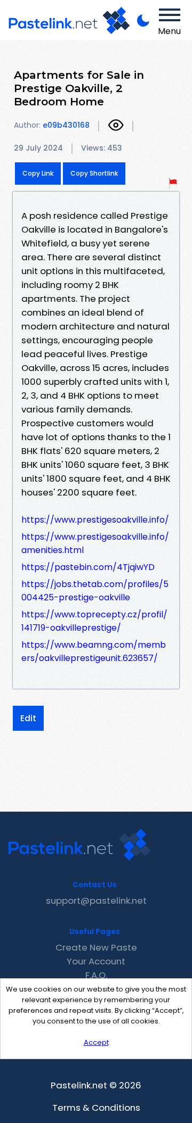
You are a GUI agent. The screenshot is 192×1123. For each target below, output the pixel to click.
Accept (96, 1042)
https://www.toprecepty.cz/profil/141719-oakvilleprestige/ (94, 621)
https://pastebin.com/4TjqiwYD (88, 567)
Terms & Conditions (96, 1107)
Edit (28, 718)
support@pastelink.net (96, 900)
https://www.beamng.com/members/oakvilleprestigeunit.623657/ (93, 651)
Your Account (96, 961)
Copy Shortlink (94, 173)
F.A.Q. (96, 975)
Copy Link (37, 173)
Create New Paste (96, 947)
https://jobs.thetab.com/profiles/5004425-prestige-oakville (95, 591)
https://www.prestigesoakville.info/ (95, 520)
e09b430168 (66, 125)
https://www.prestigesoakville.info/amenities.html (95, 543)
